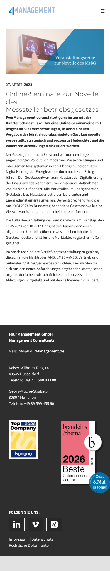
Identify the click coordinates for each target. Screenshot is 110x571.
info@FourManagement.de (41, 351)
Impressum (19, 539)
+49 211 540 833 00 (40, 380)
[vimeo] (35, 524)
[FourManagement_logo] (32, 9)
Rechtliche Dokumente (29, 545)
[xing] (54, 524)
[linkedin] (17, 524)
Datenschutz (42, 539)
